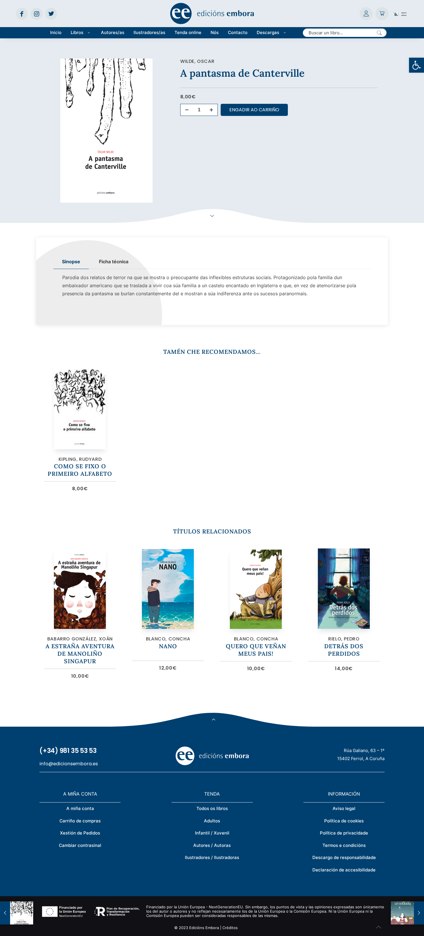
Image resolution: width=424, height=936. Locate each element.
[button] (416, 65)
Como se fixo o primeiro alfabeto (80, 470)
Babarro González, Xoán (80, 639)
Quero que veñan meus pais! (256, 649)
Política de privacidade (344, 833)
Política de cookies (344, 821)
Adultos (212, 821)
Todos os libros (212, 808)
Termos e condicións (344, 845)
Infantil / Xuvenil (212, 833)
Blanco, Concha (168, 639)
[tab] (71, 262)
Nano (168, 646)
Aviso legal (344, 808)
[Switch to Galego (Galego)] (396, 13)
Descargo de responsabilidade (344, 857)
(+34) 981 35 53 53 (68, 750)
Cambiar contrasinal (80, 845)
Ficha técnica (113, 261)
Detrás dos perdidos (343, 649)
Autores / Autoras (212, 845)
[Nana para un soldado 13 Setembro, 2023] (407, 912)
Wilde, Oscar (197, 61)
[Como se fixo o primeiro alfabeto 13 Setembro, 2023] (16, 912)
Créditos (230, 927)
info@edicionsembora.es (69, 763)
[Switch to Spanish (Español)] (404, 13)
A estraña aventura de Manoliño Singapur (80, 653)
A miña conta (80, 808)
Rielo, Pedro (343, 639)
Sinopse (71, 261)
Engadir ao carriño (254, 109)
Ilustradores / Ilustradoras (212, 857)
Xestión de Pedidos (80, 833)
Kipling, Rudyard (80, 459)
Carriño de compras (80, 821)
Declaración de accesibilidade (344, 870)
